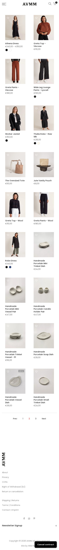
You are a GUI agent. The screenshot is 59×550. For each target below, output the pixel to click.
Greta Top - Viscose (40, 45)
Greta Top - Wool (14, 220)
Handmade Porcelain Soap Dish (43, 353)
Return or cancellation (12, 491)
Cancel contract (45, 544)
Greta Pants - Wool (43, 220)
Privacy (5, 477)
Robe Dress (11, 260)
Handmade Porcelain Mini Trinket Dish (40, 263)
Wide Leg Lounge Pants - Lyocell (42, 88)
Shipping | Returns (10, 500)
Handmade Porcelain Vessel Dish (13, 400)
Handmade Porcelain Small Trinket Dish (41, 400)
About (5, 472)
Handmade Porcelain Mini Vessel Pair (12, 309)
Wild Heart (33, 545)
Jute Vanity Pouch (43, 180)
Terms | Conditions (11, 505)
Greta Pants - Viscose (12, 88)
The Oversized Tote (15, 180)
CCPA (4, 482)
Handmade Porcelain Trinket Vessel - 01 (13, 354)
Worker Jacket (12, 134)
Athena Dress (12, 43)
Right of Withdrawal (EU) (13, 486)
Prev (15, 418)
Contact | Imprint (10, 510)
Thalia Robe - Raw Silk (43, 135)
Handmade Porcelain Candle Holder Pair (42, 309)
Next (44, 418)
